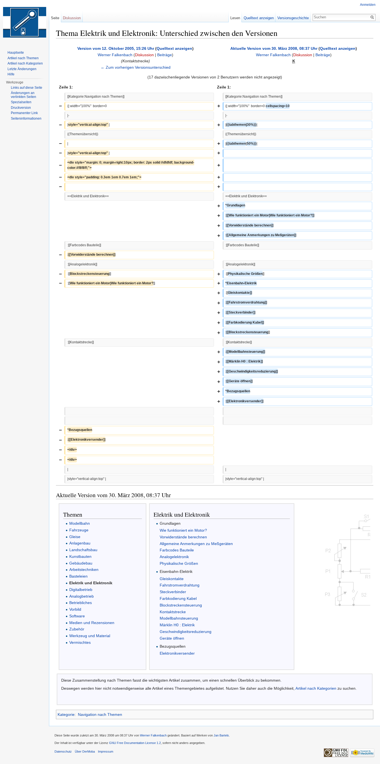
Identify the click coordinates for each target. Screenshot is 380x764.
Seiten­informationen (26, 118)
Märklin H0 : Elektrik (177, 625)
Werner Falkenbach (115, 55)
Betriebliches (80, 602)
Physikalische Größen (179, 563)
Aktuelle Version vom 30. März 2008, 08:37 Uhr (273, 48)
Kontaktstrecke (173, 612)
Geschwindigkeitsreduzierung (185, 631)
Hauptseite (16, 53)
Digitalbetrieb (80, 589)
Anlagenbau (79, 543)
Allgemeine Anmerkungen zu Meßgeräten (196, 543)
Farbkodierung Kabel (178, 598)
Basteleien (78, 576)
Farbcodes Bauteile (177, 550)
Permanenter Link (24, 113)
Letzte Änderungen (22, 69)
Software (77, 616)
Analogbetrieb (81, 596)
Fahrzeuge (78, 530)
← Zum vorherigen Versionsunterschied (136, 67)
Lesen (235, 18)
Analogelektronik (174, 556)
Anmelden (368, 5)
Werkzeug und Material (89, 636)
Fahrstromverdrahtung (179, 585)
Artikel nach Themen (23, 58)
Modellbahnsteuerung (179, 618)
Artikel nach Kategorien (315, 688)
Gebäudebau (80, 563)
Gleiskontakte (172, 578)
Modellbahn (79, 523)
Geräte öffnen (172, 638)
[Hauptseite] (24, 22)
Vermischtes (80, 642)
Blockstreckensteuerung (181, 605)
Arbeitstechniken (83, 569)
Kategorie (66, 714)
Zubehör (76, 629)
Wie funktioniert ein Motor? (183, 530)
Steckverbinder (173, 592)
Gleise (74, 536)
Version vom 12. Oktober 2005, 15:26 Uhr (115, 48)
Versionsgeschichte (293, 18)
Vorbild (75, 609)
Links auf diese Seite (26, 88)
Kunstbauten (80, 556)
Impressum (105, 751)
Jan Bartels (221, 735)
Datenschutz (63, 751)
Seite (55, 18)
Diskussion (144, 55)
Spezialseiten (21, 102)
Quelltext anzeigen (174, 48)
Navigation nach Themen (100, 714)
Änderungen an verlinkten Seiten (23, 95)
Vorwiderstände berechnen (183, 537)
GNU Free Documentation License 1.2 (135, 743)
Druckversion (21, 108)
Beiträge (164, 55)
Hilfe (11, 74)
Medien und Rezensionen (91, 622)
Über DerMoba (85, 751)
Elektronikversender (177, 653)
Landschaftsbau (83, 550)
